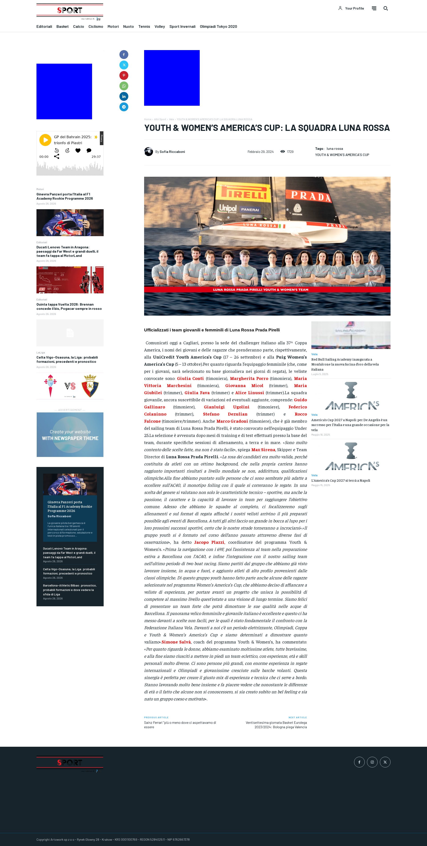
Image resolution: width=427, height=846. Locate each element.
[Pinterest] (123, 75)
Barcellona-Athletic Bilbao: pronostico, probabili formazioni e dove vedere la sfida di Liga (70, 589)
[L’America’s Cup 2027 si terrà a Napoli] (351, 456)
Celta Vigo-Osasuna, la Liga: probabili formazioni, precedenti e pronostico (67, 359)
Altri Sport (160, 119)
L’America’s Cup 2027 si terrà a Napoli (340, 480)
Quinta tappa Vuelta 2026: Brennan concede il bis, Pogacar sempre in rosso (69, 306)
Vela (171, 119)
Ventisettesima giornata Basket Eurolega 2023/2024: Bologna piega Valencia (276, 724)
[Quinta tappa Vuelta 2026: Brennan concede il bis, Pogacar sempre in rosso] (70, 332)
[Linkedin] (123, 96)
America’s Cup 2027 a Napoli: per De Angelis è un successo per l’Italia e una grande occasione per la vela (350, 424)
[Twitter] (123, 65)
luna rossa (335, 148)
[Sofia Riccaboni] (149, 151)
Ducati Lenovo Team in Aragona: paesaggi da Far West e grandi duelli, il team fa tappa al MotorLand (67, 251)
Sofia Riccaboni (59, 516)
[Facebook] (123, 54)
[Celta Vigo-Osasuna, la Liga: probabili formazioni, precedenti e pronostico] (70, 385)
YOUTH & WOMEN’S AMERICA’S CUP (342, 154)
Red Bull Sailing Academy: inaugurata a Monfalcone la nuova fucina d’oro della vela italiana (345, 364)
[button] (386, 8)
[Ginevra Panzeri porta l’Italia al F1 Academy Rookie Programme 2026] (70, 222)
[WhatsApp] (123, 85)
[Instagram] (372, 762)
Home (147, 119)
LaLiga (40, 352)
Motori (40, 189)
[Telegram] (123, 106)
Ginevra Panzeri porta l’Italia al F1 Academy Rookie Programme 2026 (64, 196)
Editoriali (41, 242)
